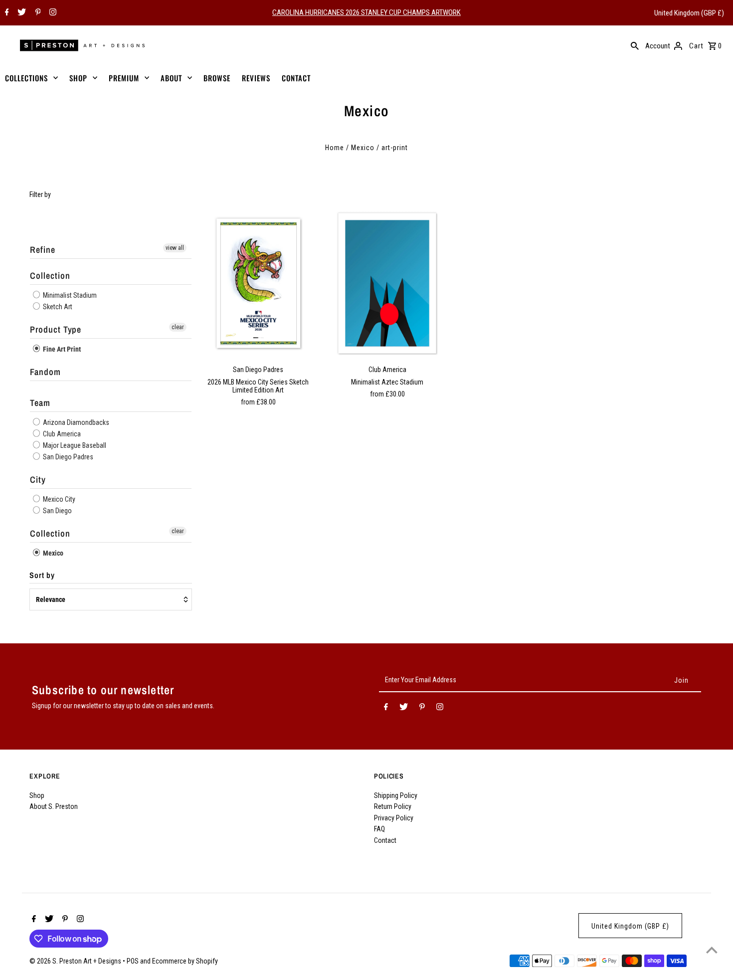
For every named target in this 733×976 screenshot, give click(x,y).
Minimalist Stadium (69, 295)
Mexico (362, 148)
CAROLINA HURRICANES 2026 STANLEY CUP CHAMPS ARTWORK (366, 12)
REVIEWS (256, 77)
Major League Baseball (73, 445)
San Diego (56, 511)
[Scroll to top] (712, 950)
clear (178, 327)
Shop (36, 795)
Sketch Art (56, 307)
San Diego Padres (67, 457)
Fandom (45, 372)
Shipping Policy (395, 795)
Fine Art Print (61, 349)
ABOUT (171, 77)
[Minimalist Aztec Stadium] (387, 283)
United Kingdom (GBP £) (689, 12)
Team (40, 402)
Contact (385, 840)
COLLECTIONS (26, 77)
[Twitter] (20, 13)
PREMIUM (124, 77)
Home (334, 148)
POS (133, 961)
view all (175, 247)
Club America (61, 434)
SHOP (78, 77)
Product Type (55, 329)
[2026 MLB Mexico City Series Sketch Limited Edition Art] (258, 283)
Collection (50, 275)
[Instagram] (51, 13)
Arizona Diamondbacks (75, 422)
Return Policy (392, 806)
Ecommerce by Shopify (185, 961)
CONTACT (296, 77)
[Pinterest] (37, 13)
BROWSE (216, 77)
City (38, 479)
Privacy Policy (393, 818)
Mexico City (58, 499)
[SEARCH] (634, 45)
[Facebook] (5, 13)
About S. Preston (53, 806)
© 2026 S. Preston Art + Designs (76, 961)
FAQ (379, 829)
